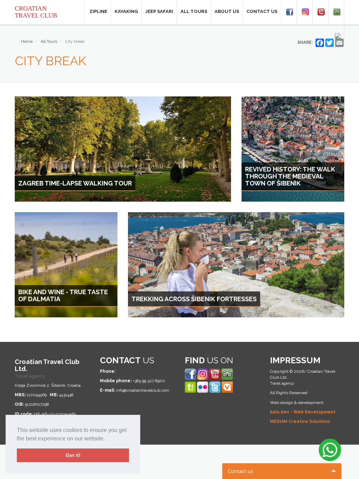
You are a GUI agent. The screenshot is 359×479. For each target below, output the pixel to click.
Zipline (98, 11)
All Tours (194, 11)
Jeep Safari (159, 11)
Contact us (261, 11)
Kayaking (126, 11)
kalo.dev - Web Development (303, 412)
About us (227, 11)
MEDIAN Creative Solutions (300, 421)
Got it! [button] (73, 455)
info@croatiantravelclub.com (142, 390)
